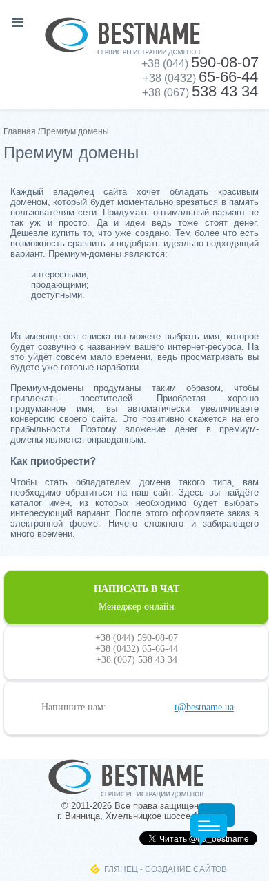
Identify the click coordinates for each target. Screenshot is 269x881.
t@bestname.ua (204, 707)
